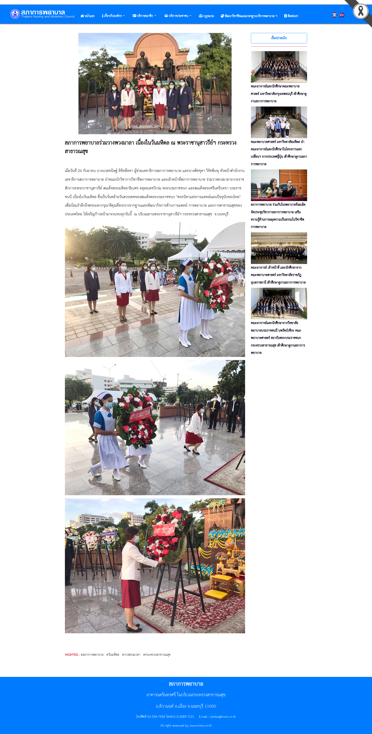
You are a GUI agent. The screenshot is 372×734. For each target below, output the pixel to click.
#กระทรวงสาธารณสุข (156, 655)
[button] (113, 16)
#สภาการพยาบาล (92, 655)
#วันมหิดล (112, 655)
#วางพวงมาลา (131, 655)
